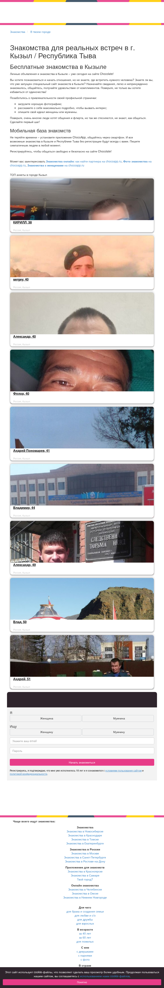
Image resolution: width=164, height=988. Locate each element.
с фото (85, 959)
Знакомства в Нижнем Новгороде (85, 897)
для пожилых (85, 941)
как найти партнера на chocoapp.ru (84, 161)
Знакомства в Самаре (85, 875)
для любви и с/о (85, 915)
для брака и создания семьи (85, 911)
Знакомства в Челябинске (85, 889)
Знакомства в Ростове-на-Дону (85, 861)
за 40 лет (85, 933)
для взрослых (85, 923)
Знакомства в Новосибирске (85, 831)
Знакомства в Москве (85, 853)
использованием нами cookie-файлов (105, 976)
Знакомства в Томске (85, 839)
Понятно (82, 982)
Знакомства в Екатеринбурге (85, 843)
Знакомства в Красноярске (85, 871)
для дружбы (85, 919)
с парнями (85, 955)
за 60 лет (85, 937)
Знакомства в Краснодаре (85, 835)
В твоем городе (40, 32)
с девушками (85, 951)
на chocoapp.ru (55, 165)
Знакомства (17, 32)
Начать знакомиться (82, 762)
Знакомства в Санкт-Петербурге (85, 857)
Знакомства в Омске (85, 893)
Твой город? (85, 879)
